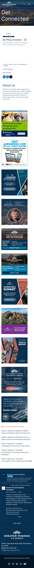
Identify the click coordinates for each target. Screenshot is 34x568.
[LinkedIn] (17, 564)
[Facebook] (9, 564)
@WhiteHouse (17, 508)
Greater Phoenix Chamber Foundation (15, 489)
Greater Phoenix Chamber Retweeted (21, 485)
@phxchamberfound (11, 492)
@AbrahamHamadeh (13, 512)
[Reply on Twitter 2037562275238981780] (7, 517)
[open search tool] (24, 4)
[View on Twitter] (10, 78)
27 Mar (20, 492)
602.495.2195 (11, 548)
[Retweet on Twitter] (10, 485)
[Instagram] (13, 564)
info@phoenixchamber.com (10, 550)
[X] (21, 564)
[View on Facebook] (7, 78)
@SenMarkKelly (11, 510)
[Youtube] (25, 564)
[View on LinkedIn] (4, 78)
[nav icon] (29, 4)
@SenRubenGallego (12, 514)
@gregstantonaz (22, 510)
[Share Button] (25, 40)
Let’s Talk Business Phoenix (13, 427)
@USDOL (9, 508)
